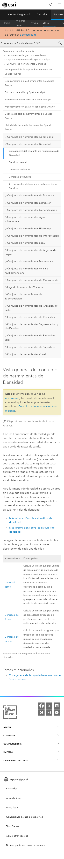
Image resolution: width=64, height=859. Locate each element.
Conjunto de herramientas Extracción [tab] (29, 202)
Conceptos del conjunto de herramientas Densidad (33, 186)
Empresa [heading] (8, 752)
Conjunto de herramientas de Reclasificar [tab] (31, 317)
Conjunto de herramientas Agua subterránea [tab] (25, 219)
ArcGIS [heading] (7, 727)
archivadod (12, 397)
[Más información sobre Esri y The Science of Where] (10, 712)
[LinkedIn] (57, 705)
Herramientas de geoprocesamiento (26, 55)
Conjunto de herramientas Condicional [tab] (30, 136)
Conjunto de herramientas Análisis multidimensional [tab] (26, 270)
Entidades (42, 14)
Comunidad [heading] (9, 735)
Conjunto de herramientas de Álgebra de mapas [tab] (30, 252)
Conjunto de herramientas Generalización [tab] (32, 209)
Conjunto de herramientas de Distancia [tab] (30, 195)
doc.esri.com (28, 34)
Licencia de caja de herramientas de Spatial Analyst (28, 116)
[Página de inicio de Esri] (9, 5)
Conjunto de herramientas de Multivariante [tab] (32, 279)
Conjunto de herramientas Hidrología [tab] (29, 228)
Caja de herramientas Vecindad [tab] (26, 287)
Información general (19, 14)
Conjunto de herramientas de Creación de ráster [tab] (31, 307)
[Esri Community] (41, 712)
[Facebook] (41, 705)
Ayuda (34, 23)
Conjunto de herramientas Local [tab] (26, 242)
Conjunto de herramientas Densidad (26, 63)
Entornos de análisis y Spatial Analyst (25, 92)
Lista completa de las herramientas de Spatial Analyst (29, 83)
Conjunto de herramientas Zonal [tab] (26, 354)
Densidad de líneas (19, 169)
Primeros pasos (20, 23)
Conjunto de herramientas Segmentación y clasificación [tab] (31, 326)
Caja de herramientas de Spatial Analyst (28, 59)
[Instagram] (49, 712)
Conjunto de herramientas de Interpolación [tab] (33, 235)
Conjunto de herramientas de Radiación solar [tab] (30, 337)
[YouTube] (57, 712)
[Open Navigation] (59, 4)
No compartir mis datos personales (25, 845)
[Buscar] (51, 4)
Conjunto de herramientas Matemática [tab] (30, 261)
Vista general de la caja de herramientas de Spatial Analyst (28, 71)
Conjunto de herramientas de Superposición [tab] (23, 296)
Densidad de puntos (20, 176)
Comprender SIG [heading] (12, 744)
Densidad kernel (18, 162)
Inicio (7, 23)
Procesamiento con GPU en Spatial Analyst (28, 99)
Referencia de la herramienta (49, 23)
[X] (49, 705)
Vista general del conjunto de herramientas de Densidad (34, 153)
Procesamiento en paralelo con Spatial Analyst (30, 106)
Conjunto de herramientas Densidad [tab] (29, 143)
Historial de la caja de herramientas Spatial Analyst (28, 127)
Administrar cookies (17, 835)
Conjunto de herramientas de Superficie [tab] (31, 347)
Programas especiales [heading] (15, 760)
